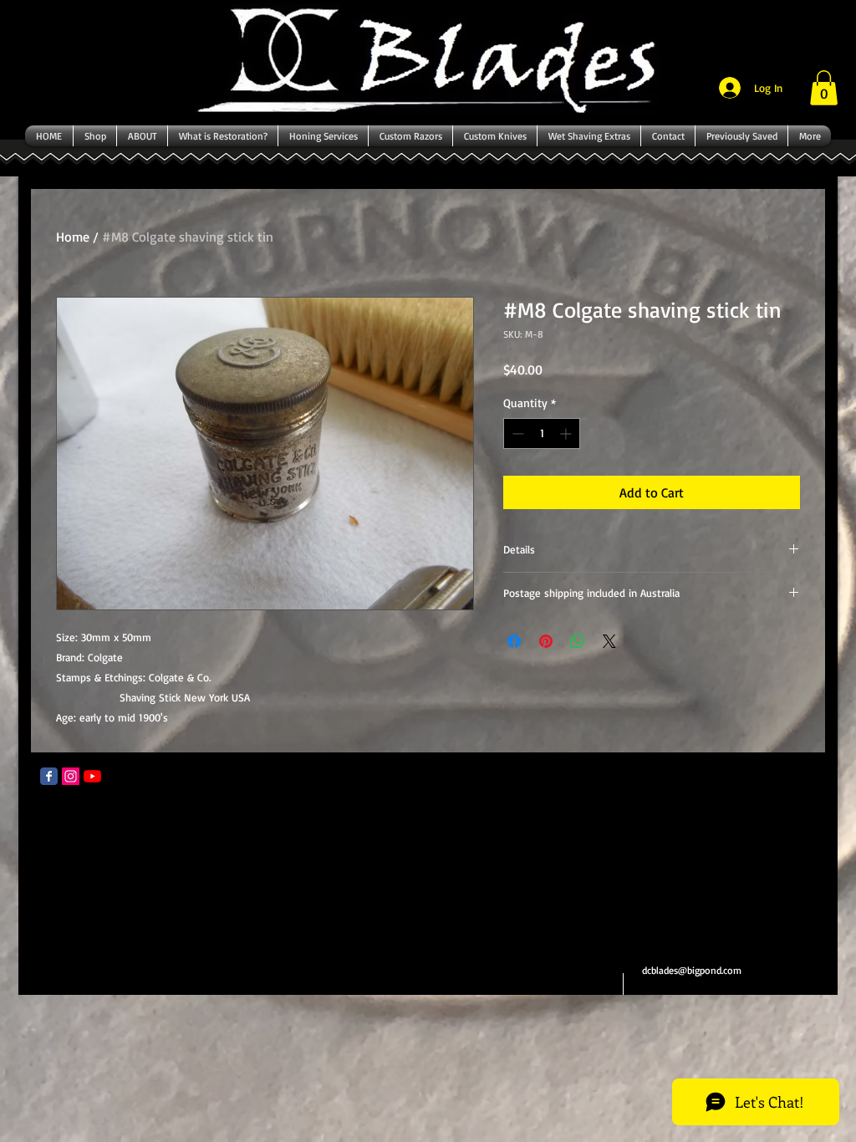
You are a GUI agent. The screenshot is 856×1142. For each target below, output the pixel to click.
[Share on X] (609, 641)
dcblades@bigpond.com (691, 970)
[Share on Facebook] (514, 641)
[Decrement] (516, 433)
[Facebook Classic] (49, 776)
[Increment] (567, 433)
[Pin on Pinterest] (546, 641)
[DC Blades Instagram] (70, 776)
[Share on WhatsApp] (578, 641)
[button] (823, 87)
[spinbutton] (542, 433)
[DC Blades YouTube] (92, 776)
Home (72, 236)
